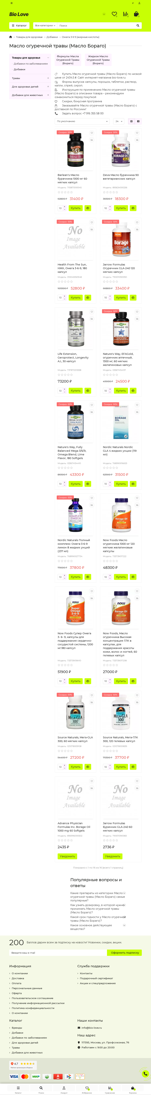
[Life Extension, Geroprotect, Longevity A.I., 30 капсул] (76, 329)
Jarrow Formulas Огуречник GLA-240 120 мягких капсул (119, 268)
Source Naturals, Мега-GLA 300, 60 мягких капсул (75, 739)
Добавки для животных (27, 95)
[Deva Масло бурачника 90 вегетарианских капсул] (121, 150)
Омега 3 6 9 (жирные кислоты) (80, 36)
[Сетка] (131, 121)
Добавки (52, 36)
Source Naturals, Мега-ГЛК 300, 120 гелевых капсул (120, 739)
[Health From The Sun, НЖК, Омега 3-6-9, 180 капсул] (76, 239)
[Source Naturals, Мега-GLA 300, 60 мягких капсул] (76, 712)
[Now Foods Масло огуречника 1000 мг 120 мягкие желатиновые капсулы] (121, 515)
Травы (16, 78)
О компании (20, 973)
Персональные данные (27, 988)
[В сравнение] (91, 139)
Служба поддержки (93, 966)
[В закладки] (91, 132)
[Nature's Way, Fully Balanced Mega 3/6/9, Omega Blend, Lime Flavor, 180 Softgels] (76, 422)
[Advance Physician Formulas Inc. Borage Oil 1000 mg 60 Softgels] (76, 798)
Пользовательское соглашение (32, 998)
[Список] (138, 121)
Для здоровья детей (25, 86)
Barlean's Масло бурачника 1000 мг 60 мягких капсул (72, 178)
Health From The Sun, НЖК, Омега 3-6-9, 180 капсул (72, 268)
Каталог (15, 1020)
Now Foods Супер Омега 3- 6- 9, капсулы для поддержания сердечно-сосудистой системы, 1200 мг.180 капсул (75, 641)
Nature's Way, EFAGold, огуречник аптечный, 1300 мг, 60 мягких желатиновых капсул (118, 359)
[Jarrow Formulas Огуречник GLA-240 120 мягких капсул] (121, 239)
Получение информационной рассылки (38, 1003)
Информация (20, 966)
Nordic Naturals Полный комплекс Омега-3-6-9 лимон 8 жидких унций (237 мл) (74, 545)
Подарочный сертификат (96, 978)
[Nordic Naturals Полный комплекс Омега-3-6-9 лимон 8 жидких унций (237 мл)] (76, 515)
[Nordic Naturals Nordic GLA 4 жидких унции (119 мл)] (121, 422)
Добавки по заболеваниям (31, 63)
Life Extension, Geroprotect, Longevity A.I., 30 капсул (73, 357)
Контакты (86, 973)
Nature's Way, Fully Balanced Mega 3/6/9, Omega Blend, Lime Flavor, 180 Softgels (72, 452)
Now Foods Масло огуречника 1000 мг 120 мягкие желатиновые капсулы (119, 545)
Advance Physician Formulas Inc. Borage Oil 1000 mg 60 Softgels (74, 827)
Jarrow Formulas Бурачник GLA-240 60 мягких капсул (117, 827)
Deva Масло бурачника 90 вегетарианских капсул (121, 176)
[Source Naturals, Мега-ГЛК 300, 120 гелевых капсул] (121, 712)
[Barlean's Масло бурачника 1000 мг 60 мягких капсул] (76, 150)
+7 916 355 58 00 (92, 113)
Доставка (18, 978)
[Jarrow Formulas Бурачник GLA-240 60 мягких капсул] (121, 798)
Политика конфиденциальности (33, 1008)
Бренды (17, 1027)
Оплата (16, 983)
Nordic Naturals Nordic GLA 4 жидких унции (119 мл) (120, 450)
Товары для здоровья (29, 36)
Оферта (17, 993)
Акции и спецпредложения (98, 983)
